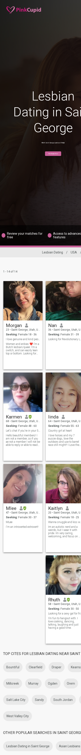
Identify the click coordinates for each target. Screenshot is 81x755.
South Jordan (63, 700)
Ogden (52, 683)
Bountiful (12, 667)
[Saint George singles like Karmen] (23, 392)
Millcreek (12, 683)
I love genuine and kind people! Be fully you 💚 (23, 339)
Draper (56, 667)
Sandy (39, 700)
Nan (52, 325)
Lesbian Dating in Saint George (28, 746)
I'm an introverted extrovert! (22, 526)
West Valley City (17, 716)
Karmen (14, 417)
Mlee (11, 508)
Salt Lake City (15, 700)
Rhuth (54, 599)
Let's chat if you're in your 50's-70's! (23, 430)
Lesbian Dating (52, 252)
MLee (9, 522)
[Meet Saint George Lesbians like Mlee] (23, 483)
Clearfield (35, 667)
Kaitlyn (55, 508)
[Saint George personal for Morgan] (23, 300)
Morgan (14, 325)
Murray (33, 683)
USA (74, 252)
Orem (71, 683)
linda (53, 417)
